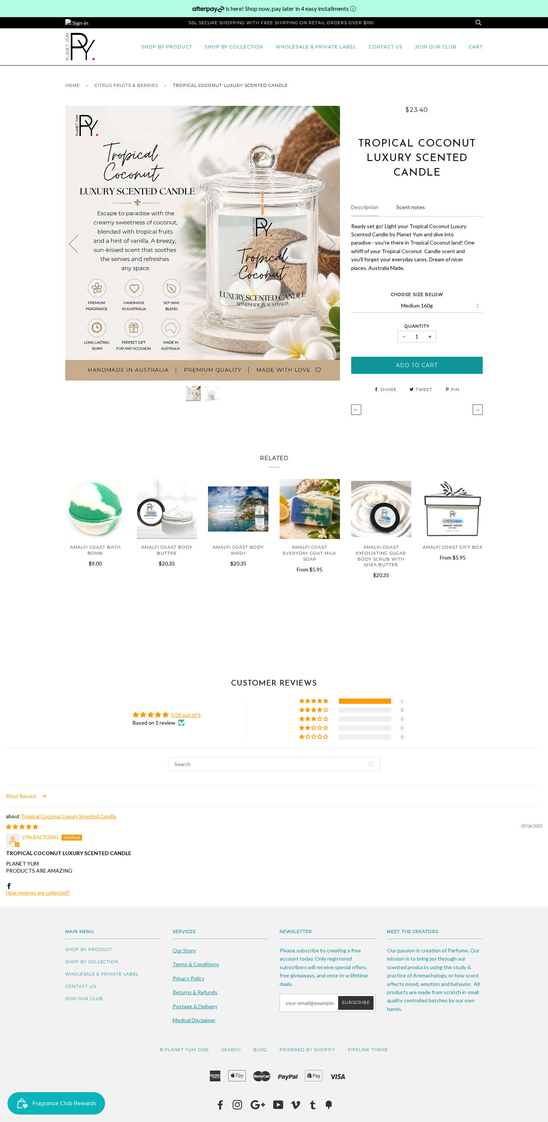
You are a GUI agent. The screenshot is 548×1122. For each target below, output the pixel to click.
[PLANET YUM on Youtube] (278, 1107)
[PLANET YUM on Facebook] (220, 1107)
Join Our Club (435, 47)
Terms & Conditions (196, 964)
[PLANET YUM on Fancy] (329, 1107)
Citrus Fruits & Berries (126, 85)
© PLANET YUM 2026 (184, 1049)
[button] (314, 701)
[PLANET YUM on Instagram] (238, 1107)
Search (231, 1049)
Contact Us (386, 47)
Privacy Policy (188, 978)
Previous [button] (78, 243)
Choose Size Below (417, 294)
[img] (22, 826)
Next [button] (326, 243)
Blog (260, 1049)
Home (72, 85)
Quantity (416, 326)
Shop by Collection (234, 47)
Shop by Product (166, 47)
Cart (476, 47)
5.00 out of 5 (186, 715)
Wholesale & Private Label (315, 47)
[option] (202, 243)
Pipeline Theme (368, 1049)
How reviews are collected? (38, 892)
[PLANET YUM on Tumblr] (313, 1107)
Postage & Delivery (195, 1006)
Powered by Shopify (307, 1049)
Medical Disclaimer (194, 1020)
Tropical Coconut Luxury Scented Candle (68, 816)
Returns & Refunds (195, 992)
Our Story (184, 950)
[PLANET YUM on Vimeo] (296, 1107)
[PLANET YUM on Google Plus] (258, 1107)
